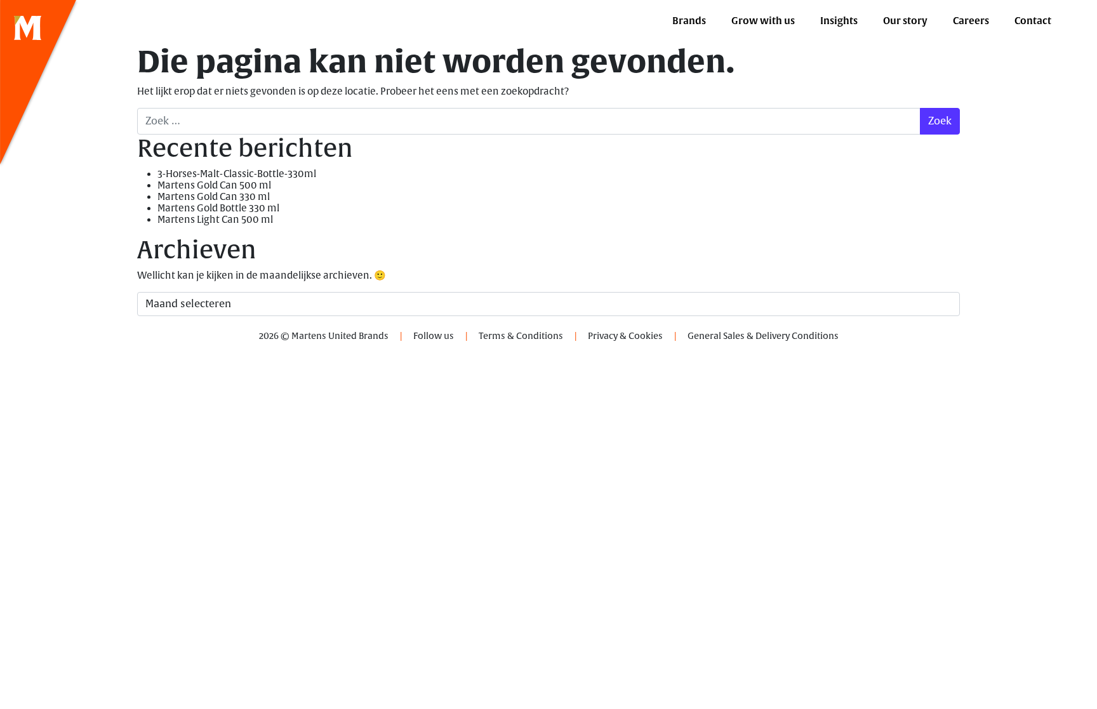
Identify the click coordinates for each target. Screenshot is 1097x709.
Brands (689, 21)
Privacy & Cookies (625, 336)
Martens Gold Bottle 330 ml (218, 208)
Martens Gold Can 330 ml (213, 197)
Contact (1032, 21)
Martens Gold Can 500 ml (214, 186)
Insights (839, 21)
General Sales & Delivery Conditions (763, 336)
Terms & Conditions (521, 336)
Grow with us (763, 21)
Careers (971, 21)
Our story (905, 21)
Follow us (433, 336)
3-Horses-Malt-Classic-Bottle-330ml (236, 174)
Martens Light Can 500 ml (215, 220)
